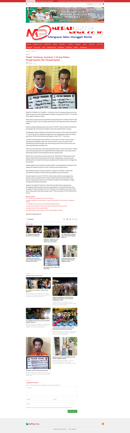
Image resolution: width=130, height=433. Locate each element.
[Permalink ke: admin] (27, 63)
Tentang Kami (47, 44)
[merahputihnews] (65, 32)
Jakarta (85, 44)
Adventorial (92, 44)
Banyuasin (29, 47)
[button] (100, 4)
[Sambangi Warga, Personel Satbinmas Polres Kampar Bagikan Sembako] (69, 251)
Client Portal (100, 44)
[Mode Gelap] (103, 4)
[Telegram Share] (73, 219)
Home (43, 47)
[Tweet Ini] (67, 219)
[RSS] (103, 424)
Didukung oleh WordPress (60, 429)
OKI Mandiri (69, 47)
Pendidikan (77, 44)
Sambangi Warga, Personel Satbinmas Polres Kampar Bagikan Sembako (44, 210)
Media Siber (62, 44)
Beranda (29, 44)
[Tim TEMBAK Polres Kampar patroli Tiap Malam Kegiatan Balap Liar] (69, 229)
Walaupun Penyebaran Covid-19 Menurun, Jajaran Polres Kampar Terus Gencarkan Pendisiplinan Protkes (50, 201)
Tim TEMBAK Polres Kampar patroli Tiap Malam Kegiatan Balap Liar (43, 204)
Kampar (28, 54)
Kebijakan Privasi (37, 44)
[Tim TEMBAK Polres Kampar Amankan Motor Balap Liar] (34, 229)
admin (30, 62)
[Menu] (27, 4)
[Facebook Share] (64, 219)
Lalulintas (70, 44)
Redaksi (55, 44)
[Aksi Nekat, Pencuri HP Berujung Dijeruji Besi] (52, 255)
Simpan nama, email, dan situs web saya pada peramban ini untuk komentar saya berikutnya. (49, 407)
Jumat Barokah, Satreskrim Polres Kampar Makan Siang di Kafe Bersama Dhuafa (46, 206)
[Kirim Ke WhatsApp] (76, 219)
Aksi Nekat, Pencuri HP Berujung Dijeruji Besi (37, 208)
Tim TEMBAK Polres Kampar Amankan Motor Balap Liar (40, 198)
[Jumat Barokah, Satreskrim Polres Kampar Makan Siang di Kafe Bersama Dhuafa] (34, 251)
